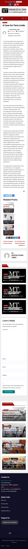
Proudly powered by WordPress (8, 540)
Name (4, 359)
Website (5, 375)
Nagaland (6, 426)
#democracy (11, 33)
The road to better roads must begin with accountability (12, 293)
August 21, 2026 (9, 416)
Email (4, 367)
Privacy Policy (5, 507)
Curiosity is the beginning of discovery (13, 277)
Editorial (5, 22)
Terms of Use (4, 503)
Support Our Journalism (10, 522)
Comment (5, 329)
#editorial (17, 33)
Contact (7, 545)
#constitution (21, 31)
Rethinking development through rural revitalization (13, 308)
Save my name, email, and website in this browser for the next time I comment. (13, 386)
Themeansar (13, 542)
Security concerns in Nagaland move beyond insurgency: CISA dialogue (13, 414)
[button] (22, 18)
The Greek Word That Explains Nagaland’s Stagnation (20, 243)
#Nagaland (11, 35)
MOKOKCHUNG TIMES (14, 29)
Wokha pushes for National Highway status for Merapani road (14, 446)
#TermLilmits (17, 35)
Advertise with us (5, 510)
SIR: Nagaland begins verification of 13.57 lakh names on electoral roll (12, 430)
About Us (3, 500)
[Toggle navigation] (25, 18)
